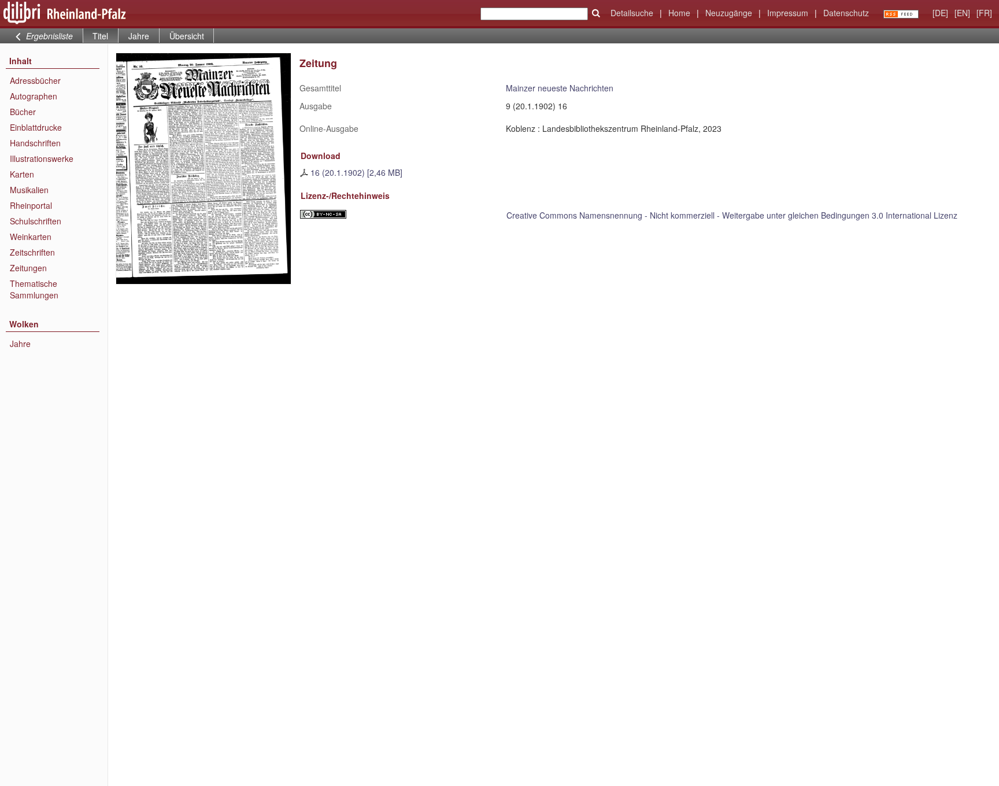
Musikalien (29, 189)
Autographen (33, 96)
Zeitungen (28, 268)
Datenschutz (846, 13)
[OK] (596, 13)
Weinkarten (30, 236)
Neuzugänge (728, 13)
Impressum (787, 13)
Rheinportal (31, 205)
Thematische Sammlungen (34, 289)
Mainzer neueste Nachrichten (559, 88)
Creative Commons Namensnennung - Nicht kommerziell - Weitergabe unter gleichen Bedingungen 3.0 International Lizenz (731, 215)
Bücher (23, 111)
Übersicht (186, 36)
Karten (22, 174)
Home (679, 13)
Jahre (138, 36)
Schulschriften (35, 221)
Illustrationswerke (41, 158)
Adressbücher (35, 80)
